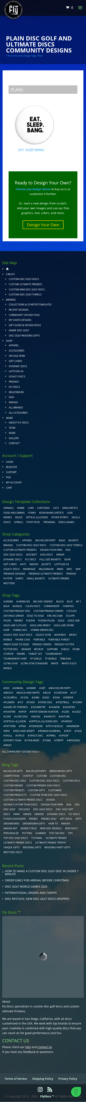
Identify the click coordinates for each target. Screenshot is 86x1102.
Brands (8, 545)
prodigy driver (41, 644)
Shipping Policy (42, 1079)
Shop (9, 340)
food (31, 702)
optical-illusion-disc (44, 721)
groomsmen (11, 823)
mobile (7, 639)
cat (74, 692)
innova (65, 823)
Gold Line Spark (64, 625)
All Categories (18, 412)
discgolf (24, 809)
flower (9, 702)
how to (53, 823)
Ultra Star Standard (34, 663)
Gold (61, 620)
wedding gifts (32, 847)
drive (16, 814)
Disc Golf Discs (13, 554)
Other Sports (59, 517)
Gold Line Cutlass (15, 625)
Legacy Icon (43, 634)
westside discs (12, 852)
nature (65, 716)
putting (27, 833)
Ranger (26, 649)
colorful (11, 697)
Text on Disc (57, 833)
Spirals (18, 522)
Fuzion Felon (46, 620)
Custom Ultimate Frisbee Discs (23, 799)
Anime (21, 508)
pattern (10, 726)
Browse (11, 299)
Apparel (14, 345)
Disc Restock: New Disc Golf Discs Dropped (37, 898)
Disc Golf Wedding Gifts (24, 335)
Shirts (19, 578)
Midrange (29, 569)
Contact (14, 443)
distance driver (13, 615)
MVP (78, 569)
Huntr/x (70, 707)
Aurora (8, 601)
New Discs (71, 828)
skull (8, 735)
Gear (67, 559)
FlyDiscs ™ (47, 1096)
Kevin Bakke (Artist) (51, 512)
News (12, 433)
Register (11, 467)
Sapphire (52, 649)
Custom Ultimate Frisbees (25, 284)
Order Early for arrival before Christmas (37, 880)
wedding (74, 740)
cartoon (61, 692)
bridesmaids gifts (60, 771)
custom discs (71, 780)
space (21, 735)
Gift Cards (15, 361)
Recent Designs (19, 309)
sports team (13, 740)
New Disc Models (51, 828)
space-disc (36, 735)
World (7, 668)
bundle (17, 606)
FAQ (8, 477)
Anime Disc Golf (19, 330)
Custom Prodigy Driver (48, 611)
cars (31, 508)
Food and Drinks (14, 512)
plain (40, 55)
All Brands (16, 407)
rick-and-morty (25, 731)
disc (47, 697)
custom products (15, 795)
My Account (14, 482)
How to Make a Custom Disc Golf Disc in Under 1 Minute (42, 873)
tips (70, 833)
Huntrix (10, 711)
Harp (6, 630)
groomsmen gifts (33, 823)
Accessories (16, 350)
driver (69, 697)
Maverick (60, 634)
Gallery (14, 438)
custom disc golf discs (48, 1006)
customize (55, 790)
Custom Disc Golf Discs (24, 279)
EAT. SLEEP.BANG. (31, 150)
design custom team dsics (20, 804)
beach (9, 692)
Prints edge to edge (16, 644)
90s (7, 688)
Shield (65, 649)
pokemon (37, 726)
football (63, 702)
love (8, 716)
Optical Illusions (37, 517)
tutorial (36, 838)
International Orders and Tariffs (31, 892)
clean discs (32, 606)
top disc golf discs (15, 838)
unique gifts (11, 847)
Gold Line (74, 620)
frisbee (18, 620)
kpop (23, 711)
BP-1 (78, 601)
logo (77, 711)
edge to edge (35, 615)
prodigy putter (64, 644)
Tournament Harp (15, 658)
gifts (78, 818)
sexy (68, 731)
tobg (47, 740)
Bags (62, 540)
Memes (7, 517)
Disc (77, 804)
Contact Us (45, 1047)
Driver (60, 554)
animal (18, 688)
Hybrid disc (20, 630)
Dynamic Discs (18, 366)
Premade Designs (14, 573)
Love (70, 512)
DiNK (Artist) (70, 508)
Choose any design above (33, 189)
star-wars (32, 740)
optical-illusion (15, 721)
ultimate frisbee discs (17, 842)
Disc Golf (9, 809)
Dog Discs (46, 554)
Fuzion (30, 620)
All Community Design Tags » (21, 751)
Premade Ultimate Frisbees (46, 573)
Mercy (73, 634)
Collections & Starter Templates (30, 304)
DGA (11, 397)
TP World (51, 658)
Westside (9, 583)
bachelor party (36, 771)
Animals (8, 508)
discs (6, 814)
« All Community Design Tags (21, 55)
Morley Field (29, 828)
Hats (23, 564)
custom (42, 776)
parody (67, 721)
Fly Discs (14, 387)
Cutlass (71, 611)
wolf (8, 745)
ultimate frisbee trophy (50, 842)
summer (40, 833)
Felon (7, 620)
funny (78, 702)
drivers (39, 814)
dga (68, 804)
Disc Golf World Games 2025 (26, 886)
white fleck (69, 663)
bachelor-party (60, 688)
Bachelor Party (45, 540)
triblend (65, 658)
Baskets (73, 540)
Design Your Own (43, 224)
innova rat (10, 828)
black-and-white (29, 692)
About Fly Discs (19, 422)
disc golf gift (64, 809)
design (50, 799)
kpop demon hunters (45, 711)
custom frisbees (14, 790)
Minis (60, 569)
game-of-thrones (16, 707)
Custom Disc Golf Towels (25, 294)
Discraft (31, 554)
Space (7, 522)
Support (11, 472)
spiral (52, 735)
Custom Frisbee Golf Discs (43, 785)
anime (32, 688)
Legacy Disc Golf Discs (17, 634)
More (9, 418)
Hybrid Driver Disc (42, 630)
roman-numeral (50, 731)
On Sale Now (17, 356)
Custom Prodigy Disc (16, 611)
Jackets (46, 564)
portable (39, 639)
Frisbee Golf (49, 818)
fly (21, 702)
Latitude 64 (16, 371)
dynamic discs (56, 814)
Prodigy (14, 381)
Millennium (16, 392)
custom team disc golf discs (48, 795)
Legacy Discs (17, 376)
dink (36, 697)
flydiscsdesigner (14, 818)
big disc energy (43, 601)
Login (9, 462)
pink (23, 726)
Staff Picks (33, 522)
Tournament (53, 654)
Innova (13, 402)
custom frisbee (13, 785)
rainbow (73, 726)
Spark (76, 649)
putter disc (10, 649)
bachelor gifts (13, 771)
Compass (68, 606)
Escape (70, 615)
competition (11, 776)
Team (12, 427)
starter (8, 654)
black (60, 601)
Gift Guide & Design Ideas (25, 325)
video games (66, 522)
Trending (49, 522)
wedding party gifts (57, 847)
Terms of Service (16, 1079)
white (54, 663)
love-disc (22, 716)
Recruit (39, 649)
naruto (50, 716)
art (43, 688)
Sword (21, 654)
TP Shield (36, 658)
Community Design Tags (24, 315)
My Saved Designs (20, 320)
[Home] (7, 269)
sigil (79, 731)
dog (57, 697)
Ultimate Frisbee (58, 578)
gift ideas (66, 818)
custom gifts (36, 790)
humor (55, 707)
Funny (32, 512)
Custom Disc (58, 776)
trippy (60, 740)
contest (28, 776)
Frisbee (33, 818)
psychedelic (55, 726)
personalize (11, 833)
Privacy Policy (67, 1079)
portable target (59, 639)
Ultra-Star (10, 663)
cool (25, 697)
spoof (64, 735)
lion (66, 711)
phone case (22, 639)
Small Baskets (36, 578)
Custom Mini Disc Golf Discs (27, 289)
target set (35, 654)
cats (56, 508)
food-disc (46, 702)
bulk (6, 606)
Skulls (76, 517)
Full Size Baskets (50, 559)
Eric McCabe (55, 615)
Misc (69, 569)
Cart (9, 487)
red (7, 731)
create (10, 274)
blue (70, 601)
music (19, 517)
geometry (39, 707)
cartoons (43, 508)
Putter (7, 578)
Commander (51, 606)
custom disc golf (14, 780)
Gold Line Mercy (40, 625)
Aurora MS (23, 601)
